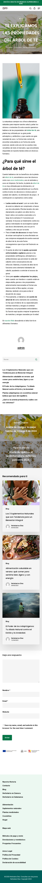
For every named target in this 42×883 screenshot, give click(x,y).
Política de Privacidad (11, 855)
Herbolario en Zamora (11, 793)
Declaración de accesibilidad (14, 862)
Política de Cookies (10, 859)
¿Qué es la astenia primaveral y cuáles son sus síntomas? (19, 401)
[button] (39, 8)
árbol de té (31, 130)
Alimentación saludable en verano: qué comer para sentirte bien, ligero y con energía (18, 379)
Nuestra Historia (9, 782)
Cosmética (6, 816)
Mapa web (6, 828)
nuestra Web (9, 321)
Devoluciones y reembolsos (13, 840)
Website (5, 712)
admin (10, 47)
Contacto (6, 786)
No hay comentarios (29, 47)
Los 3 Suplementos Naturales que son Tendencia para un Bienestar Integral (17, 371)
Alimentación (7, 805)
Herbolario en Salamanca (12, 797)
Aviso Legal (7, 851)
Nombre (6, 690)
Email (5, 701)
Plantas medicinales (10, 812)
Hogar (5, 820)
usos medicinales (17, 180)
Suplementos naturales (11, 808)
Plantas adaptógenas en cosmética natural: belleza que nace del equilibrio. (20, 394)
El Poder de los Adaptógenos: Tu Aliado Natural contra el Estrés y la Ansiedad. (18, 387)
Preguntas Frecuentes (11, 843)
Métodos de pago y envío (12, 836)
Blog (21, 18)
